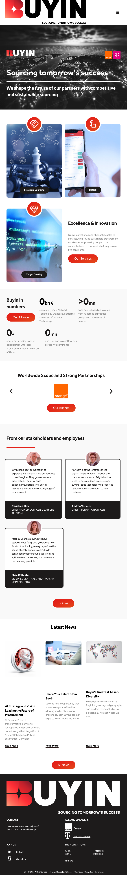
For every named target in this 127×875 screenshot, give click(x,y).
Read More (11, 745)
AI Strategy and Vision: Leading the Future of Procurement (20, 710)
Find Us (69, 861)
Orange (77, 828)
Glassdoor (21, 859)
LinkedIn (20, 852)
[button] (117, 12)
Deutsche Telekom (81, 836)
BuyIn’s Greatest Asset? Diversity (102, 694)
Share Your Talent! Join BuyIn (61, 696)
